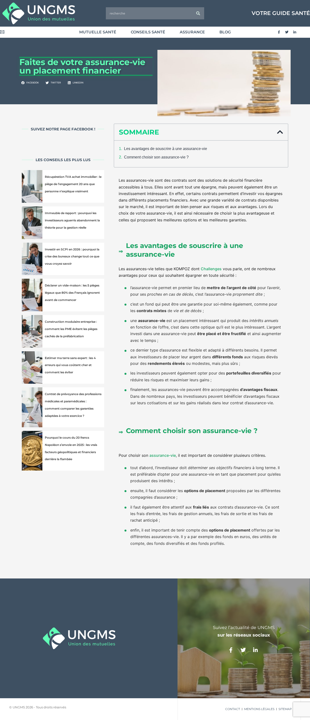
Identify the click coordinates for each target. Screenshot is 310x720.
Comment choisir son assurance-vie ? (156, 157)
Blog (225, 32)
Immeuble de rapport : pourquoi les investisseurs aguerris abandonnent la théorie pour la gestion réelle (72, 220)
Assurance (192, 32)
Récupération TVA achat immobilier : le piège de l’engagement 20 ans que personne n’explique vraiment (73, 184)
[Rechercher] (198, 13)
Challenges (211, 268)
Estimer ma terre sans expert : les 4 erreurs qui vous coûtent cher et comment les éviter (70, 365)
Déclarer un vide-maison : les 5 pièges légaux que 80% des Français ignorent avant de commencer (72, 293)
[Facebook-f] (278, 32)
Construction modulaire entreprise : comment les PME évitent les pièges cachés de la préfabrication (71, 329)
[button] (30, 83)
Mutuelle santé (97, 32)
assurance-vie (162, 455)
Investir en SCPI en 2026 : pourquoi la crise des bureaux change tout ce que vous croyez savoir (72, 257)
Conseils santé (148, 32)
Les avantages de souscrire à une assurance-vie (165, 149)
